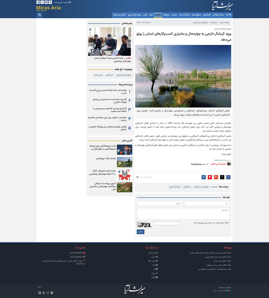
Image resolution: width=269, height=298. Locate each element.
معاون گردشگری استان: (222, 28)
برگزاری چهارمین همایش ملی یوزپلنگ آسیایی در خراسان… (107, 128)
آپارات (153, 265)
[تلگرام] (46, 2)
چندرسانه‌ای (127, 23)
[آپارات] (50, 2)
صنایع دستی (196, 14)
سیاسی (174, 14)
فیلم (151, 14)
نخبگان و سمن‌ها (119, 14)
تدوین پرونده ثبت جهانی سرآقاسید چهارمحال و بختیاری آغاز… (102, 186)
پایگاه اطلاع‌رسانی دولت (222, 261)
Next (91, 45)
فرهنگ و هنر (184, 14)
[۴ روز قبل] (124, 187)
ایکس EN (152, 261)
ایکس (153, 257)
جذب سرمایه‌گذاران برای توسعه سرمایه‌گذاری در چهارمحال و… (103, 147)
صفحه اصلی (224, 22)
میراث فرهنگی (218, 14)
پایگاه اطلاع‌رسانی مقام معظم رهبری (218, 257)
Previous (129, 45)
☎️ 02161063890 (77, 253)
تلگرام (153, 277)
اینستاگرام (152, 253)
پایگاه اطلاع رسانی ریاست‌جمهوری (218, 265)
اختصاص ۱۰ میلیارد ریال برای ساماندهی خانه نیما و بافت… (107, 119)
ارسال (141, 231)
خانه (227, 14)
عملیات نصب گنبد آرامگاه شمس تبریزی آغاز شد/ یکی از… (108, 92)
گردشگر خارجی (174, 186)
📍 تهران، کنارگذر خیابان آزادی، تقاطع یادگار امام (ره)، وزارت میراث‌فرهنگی (63, 262)
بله (155, 269)
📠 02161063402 (77, 257)
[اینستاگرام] (42, 2)
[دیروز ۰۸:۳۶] (124, 162)
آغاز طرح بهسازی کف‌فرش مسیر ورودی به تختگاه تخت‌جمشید (110, 110)
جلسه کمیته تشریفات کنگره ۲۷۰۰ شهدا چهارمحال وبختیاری (102, 172)
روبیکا (154, 273)
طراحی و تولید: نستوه (219, 291)
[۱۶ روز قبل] (99, 41)
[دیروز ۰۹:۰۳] (124, 150)
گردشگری (207, 14)
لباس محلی (98, 75)
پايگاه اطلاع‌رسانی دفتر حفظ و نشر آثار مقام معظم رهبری (210, 253)
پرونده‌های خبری (134, 14)
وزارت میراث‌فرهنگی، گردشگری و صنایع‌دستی (214, 269)
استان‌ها (158, 14)
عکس (145, 14)
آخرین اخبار (127, 141)
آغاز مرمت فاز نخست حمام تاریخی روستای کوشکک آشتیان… (110, 101)
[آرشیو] (38, 2)
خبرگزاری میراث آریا (219, 6)
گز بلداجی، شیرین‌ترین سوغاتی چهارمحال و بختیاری (99, 59)
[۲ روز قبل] (124, 175)
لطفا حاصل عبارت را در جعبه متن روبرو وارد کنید (212, 223)
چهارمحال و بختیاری (200, 22)
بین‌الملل (166, 14)
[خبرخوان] (43, 293)
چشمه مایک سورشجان (106, 158)
